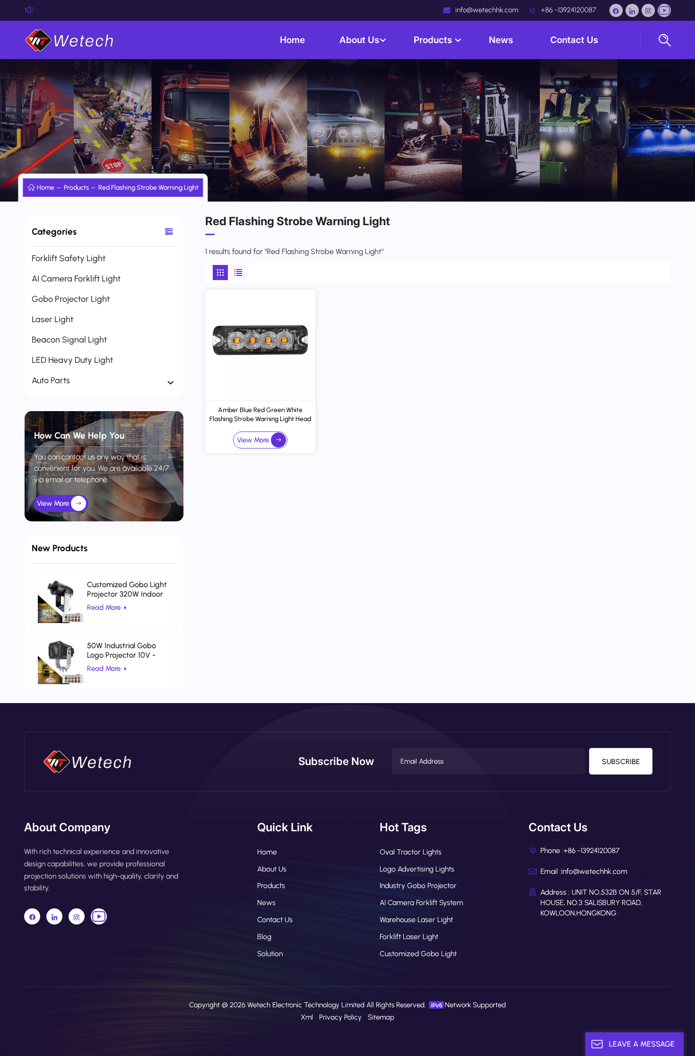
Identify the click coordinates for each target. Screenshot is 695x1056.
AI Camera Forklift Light (76, 278)
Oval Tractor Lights (411, 851)
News (502, 40)
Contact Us (574, 40)
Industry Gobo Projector (418, 885)
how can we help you (79, 435)
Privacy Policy (340, 1017)
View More (53, 503)
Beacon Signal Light (69, 339)
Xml (307, 1017)
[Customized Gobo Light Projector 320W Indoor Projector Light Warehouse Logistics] (60, 600)
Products (434, 40)
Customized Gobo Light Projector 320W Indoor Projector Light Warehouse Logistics (127, 589)
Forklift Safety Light (68, 258)
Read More (104, 607)
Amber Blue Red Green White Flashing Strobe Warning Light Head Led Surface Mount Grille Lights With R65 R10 (260, 414)
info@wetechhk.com (485, 10)
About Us (359, 40)
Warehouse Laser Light (416, 919)
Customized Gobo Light (418, 953)
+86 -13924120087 (567, 10)
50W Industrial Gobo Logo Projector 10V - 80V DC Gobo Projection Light (128, 650)
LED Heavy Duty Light (72, 360)
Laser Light (52, 319)
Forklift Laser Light (409, 936)
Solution (270, 953)
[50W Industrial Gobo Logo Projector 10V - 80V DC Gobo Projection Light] (60, 661)
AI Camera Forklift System (421, 902)
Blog (264, 936)
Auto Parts (51, 380)
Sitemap (381, 1017)
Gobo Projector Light (71, 299)
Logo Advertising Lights (417, 868)
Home (292, 40)
